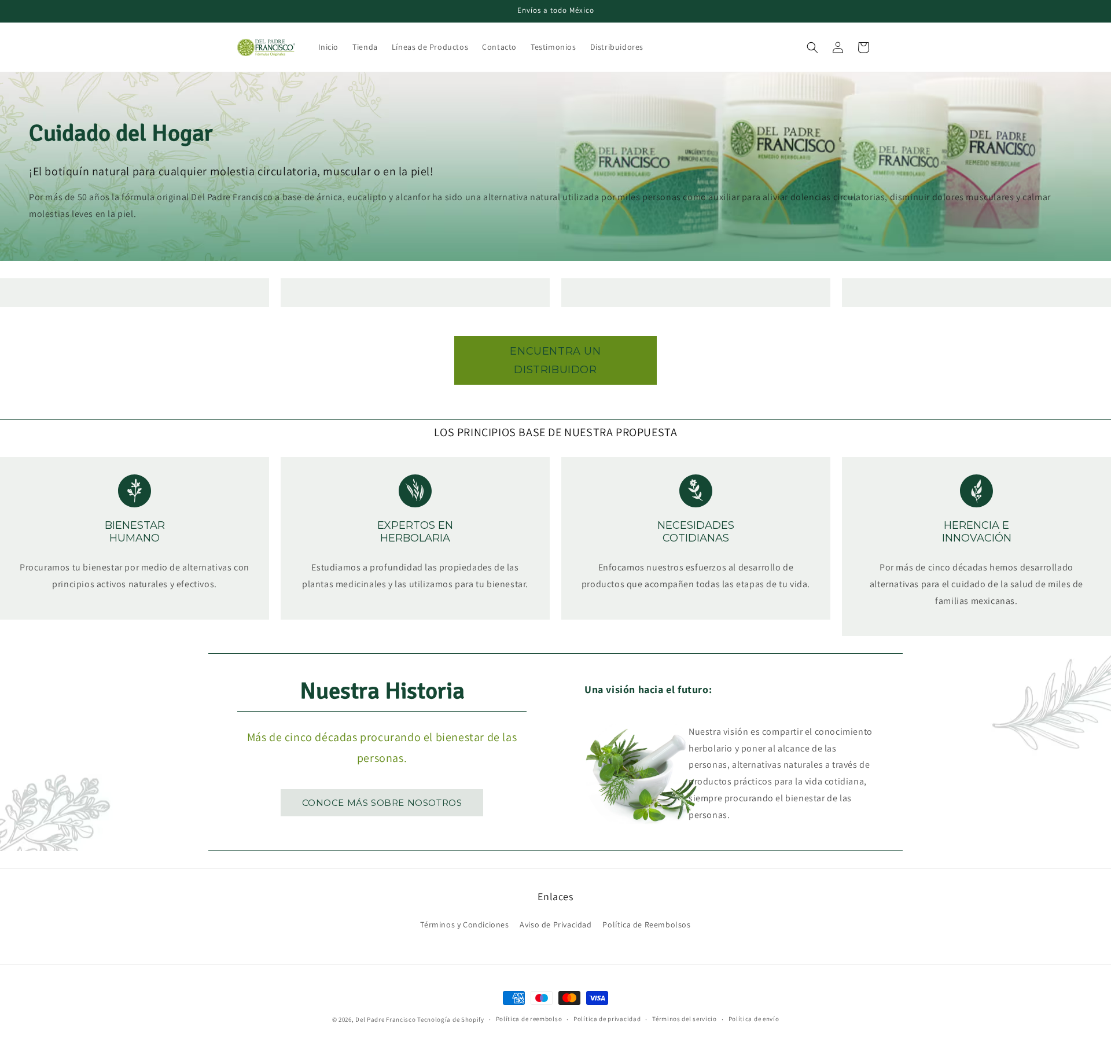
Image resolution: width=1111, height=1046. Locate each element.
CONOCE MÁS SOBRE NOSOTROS (382, 802)
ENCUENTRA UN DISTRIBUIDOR (555, 360)
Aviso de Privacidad (555, 924)
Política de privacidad (607, 1019)
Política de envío (754, 1019)
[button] (812, 47)
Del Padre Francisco (385, 1019)
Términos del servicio (684, 1019)
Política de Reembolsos (646, 924)
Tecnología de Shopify (450, 1019)
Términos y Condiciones (464, 924)
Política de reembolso (529, 1019)
